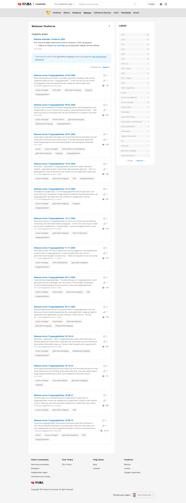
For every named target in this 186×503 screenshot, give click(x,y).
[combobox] (107, 4)
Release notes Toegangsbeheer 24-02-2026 (54, 75)
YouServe (57, 13)
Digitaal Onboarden (128, 136)
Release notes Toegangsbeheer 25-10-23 (53, 365)
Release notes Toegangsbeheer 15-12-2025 (54, 189)
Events (136, 13)
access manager (42, 90)
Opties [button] (109, 26)
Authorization (58, 119)
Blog (95, 464)
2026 (123, 83)
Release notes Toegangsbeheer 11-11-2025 (54, 247)
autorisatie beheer (128, 117)
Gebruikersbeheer (74, 321)
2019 (123, 34)
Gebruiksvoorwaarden (40, 464)
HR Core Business (80, 233)
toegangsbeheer (42, 94)
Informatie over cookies (40, 476)
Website (127, 464)
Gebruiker (57, 90)
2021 (123, 44)
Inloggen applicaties (132, 472)
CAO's (116, 13)
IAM (74, 178)
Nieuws (67, 13)
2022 (123, 49)
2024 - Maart (126, 68)
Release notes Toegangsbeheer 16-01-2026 (54, 163)
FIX (122, 141)
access (38, 149)
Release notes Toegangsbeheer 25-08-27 (53, 395)
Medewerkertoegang (44, 124)
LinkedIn (96, 468)
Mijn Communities (160, 4)
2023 (123, 54)
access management (129, 97)
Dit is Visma (66, 464)
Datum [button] (105, 67)
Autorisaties (57, 292)
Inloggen (151, 4)
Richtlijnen (35, 468)
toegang (88, 90)
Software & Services (102, 13)
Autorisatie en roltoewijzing (73, 149)
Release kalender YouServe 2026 (49, 39)
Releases (87, 13)
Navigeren (76, 13)
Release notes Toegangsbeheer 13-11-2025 (54, 218)
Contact (127, 468)
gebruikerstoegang (73, 90)
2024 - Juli (124, 63)
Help (165, 4)
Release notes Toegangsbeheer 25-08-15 (53, 420)
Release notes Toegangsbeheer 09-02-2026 (54, 104)
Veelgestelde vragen (39, 472)
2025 (123, 73)
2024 (123, 59)
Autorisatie (125, 112)
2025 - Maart (126, 78)
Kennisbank (126, 13)
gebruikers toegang (128, 150)
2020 (123, 39)
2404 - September (128, 88)
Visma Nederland (144, 495)
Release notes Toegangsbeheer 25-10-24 (53, 336)
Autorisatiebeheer (60, 262)
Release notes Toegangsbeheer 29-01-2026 (54, 134)
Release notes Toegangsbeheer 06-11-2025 (54, 277)
